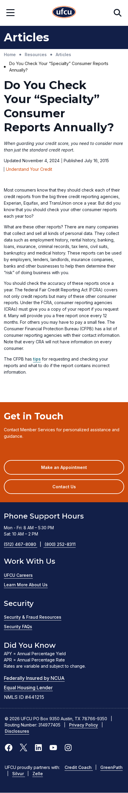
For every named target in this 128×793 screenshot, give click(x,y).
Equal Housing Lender (28, 688)
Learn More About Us (26, 584)
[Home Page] (64, 13)
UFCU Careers (18, 575)
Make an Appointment (72, 470)
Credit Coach (79, 767)
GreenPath (111, 767)
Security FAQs (18, 626)
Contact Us (64, 486)
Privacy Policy (83, 724)
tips (37, 358)
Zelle (37, 773)
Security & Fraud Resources (32, 617)
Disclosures (17, 731)
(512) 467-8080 (22, 544)
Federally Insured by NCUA (34, 678)
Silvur (18, 773)
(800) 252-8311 (60, 544)
